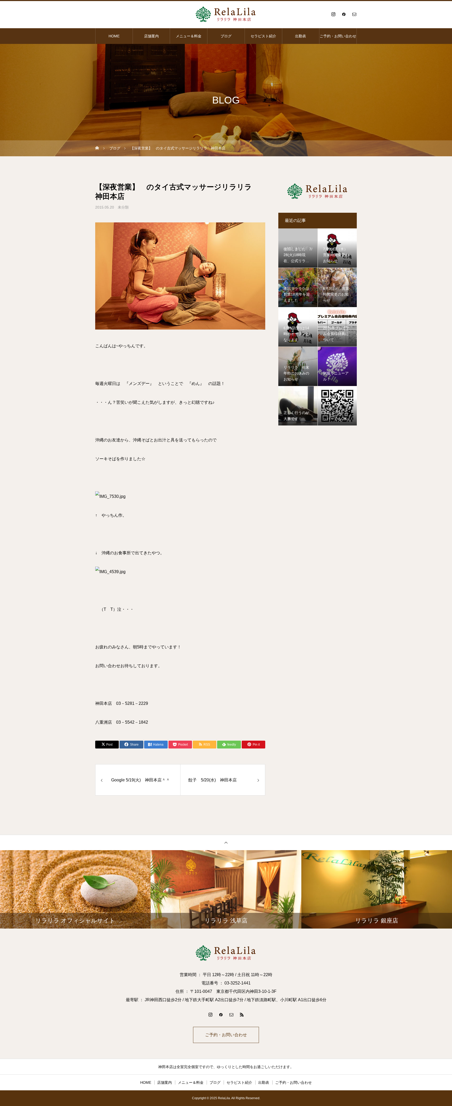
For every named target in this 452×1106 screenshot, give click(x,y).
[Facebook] (343, 14)
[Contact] (354, 14)
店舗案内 (151, 36)
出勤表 (300, 36)
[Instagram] (333, 14)
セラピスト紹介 (263, 36)
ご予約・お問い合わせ (338, 36)
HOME (114, 36)
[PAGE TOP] (226, 842)
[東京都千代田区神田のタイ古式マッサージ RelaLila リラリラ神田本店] (226, 14)
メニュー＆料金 (188, 36)
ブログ (226, 36)
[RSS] (241, 1014)
